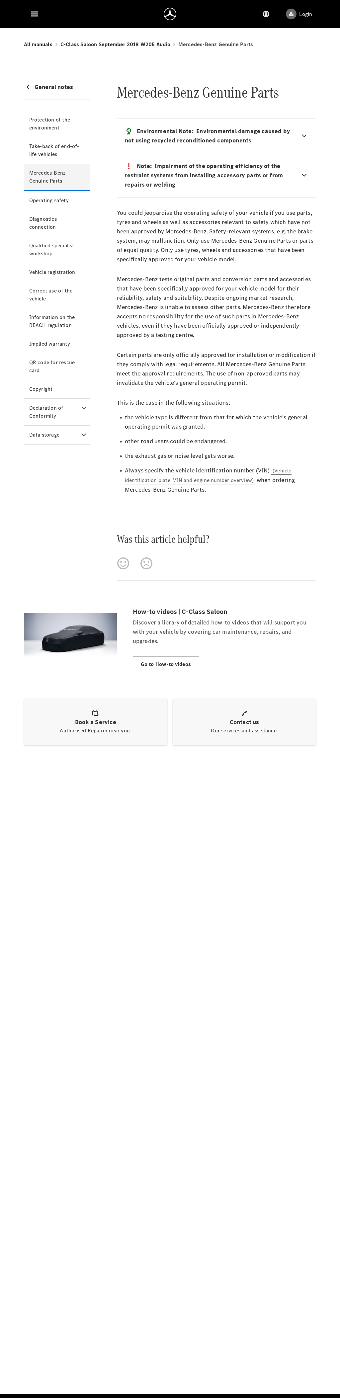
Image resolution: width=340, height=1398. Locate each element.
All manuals (38, 44)
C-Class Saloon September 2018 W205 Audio (115, 44)
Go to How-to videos (166, 664)
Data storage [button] (44, 434)
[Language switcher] (266, 14)
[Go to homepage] (170, 14)
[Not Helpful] (146, 563)
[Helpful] (123, 563)
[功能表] (34, 14)
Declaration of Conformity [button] (46, 411)
